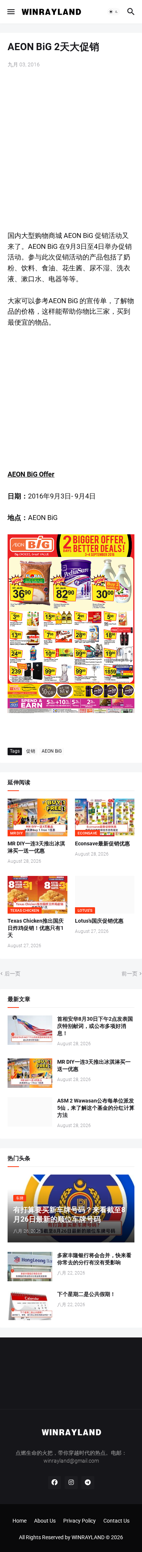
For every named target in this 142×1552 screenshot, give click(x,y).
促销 (30, 751)
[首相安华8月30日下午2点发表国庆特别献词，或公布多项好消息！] (30, 1030)
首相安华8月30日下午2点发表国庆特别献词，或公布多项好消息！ (95, 1026)
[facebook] (54, 1482)
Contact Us (116, 1521)
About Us (45, 1521)
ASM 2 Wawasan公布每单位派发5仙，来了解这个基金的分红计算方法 (95, 1108)
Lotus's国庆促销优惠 (99, 921)
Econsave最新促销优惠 (102, 843)
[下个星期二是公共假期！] (30, 1305)
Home (19, 1521)
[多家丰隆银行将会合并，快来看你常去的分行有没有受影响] (30, 1266)
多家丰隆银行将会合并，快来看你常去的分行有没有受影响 (94, 1258)
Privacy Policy (79, 1521)
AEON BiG (52, 751)
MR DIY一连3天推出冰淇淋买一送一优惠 (36, 847)
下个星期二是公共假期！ (86, 1294)
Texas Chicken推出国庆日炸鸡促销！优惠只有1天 (36, 928)
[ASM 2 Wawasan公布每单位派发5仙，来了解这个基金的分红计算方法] (30, 1112)
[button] (10, 11)
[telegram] (87, 1482)
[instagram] (71, 1482)
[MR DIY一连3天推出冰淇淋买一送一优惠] (30, 1073)
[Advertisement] (71, 150)
